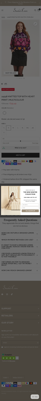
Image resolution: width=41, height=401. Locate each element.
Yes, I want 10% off (30, 210)
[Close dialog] (39, 187)
